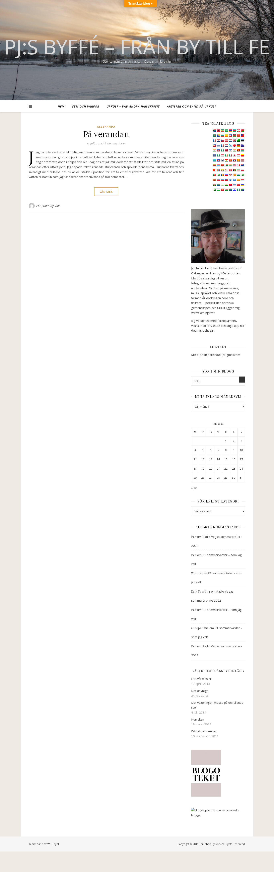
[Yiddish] (234, 189)
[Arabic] (226, 130)
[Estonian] (242, 140)
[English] (234, 140)
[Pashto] (234, 170)
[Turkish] (238, 185)
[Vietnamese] (222, 189)
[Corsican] (214, 140)
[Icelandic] (214, 155)
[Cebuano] (230, 135)
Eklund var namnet (203, 731)
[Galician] (230, 145)
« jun (194, 488)
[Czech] (222, 140)
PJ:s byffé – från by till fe (137, 47)
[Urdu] (214, 189)
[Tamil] (226, 185)
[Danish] (226, 140)
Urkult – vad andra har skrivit (133, 106)
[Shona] (234, 175)
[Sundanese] (242, 180)
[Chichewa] (234, 135)
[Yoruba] (238, 189)
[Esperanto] (238, 140)
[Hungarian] (242, 150)
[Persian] (238, 170)
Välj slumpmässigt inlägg (218, 671)
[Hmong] (238, 150)
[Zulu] (242, 189)
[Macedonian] (222, 165)
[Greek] (242, 145)
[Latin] (238, 160)
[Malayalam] (230, 165)
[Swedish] (218, 185)
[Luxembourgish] (218, 165)
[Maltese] (238, 165)
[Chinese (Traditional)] (242, 135)
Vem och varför (85, 106)
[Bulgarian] (222, 135)
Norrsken (197, 719)
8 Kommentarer (115, 143)
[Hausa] (222, 150)
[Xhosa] (230, 189)
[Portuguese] (214, 175)
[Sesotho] (238, 175)
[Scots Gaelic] (230, 180)
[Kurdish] (226, 160)
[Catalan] (226, 135)
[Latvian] (242, 160)
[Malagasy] (226, 165)
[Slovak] (218, 180)
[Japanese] (234, 155)
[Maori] (242, 165)
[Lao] (234, 160)
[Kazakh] (214, 160)
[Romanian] (222, 175)
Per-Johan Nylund (48, 206)
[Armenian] (230, 130)
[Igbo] (218, 155)
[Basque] (238, 130)
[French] (222, 145)
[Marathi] (214, 170)
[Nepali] (226, 170)
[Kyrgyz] (230, 160)
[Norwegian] (230, 170)
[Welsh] (226, 189)
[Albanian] (218, 130)
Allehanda (106, 126)
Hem (61, 106)
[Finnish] (218, 145)
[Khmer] (218, 160)
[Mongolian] (218, 170)
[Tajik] (222, 185)
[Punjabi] (218, 175)
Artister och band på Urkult (191, 106)
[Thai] (234, 185)
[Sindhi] (242, 175)
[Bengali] (214, 135)
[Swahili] (214, 185)
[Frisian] (226, 145)
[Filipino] (214, 145)
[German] (238, 145)
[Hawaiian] (226, 150)
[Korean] (222, 160)
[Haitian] (218, 150)
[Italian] (230, 155)
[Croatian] (218, 140)
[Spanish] (238, 180)
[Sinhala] (214, 180)
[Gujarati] (214, 150)
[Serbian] (230, 175)
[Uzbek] (218, 189)
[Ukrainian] (242, 185)
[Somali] (234, 180)
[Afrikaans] (214, 130)
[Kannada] (242, 155)
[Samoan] (226, 180)
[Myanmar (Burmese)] (222, 170)
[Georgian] (234, 145)
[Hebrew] (230, 150)
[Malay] (234, 165)
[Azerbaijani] (234, 130)
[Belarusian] (242, 130)
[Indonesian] (222, 155)
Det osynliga (199, 691)
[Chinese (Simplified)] (238, 135)
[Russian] (226, 175)
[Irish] (226, 155)
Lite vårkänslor (201, 679)
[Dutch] (230, 140)
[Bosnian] (218, 135)
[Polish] (242, 170)
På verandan (106, 133)
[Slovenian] (222, 180)
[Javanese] (238, 155)
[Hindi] (234, 150)
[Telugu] (230, 185)
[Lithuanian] (214, 165)
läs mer (106, 191)
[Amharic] (222, 130)
